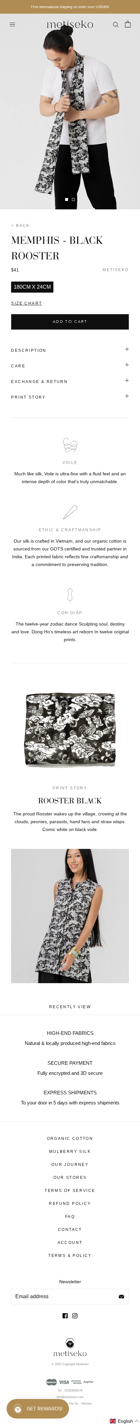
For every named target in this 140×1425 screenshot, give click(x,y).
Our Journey (70, 1164)
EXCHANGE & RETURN (39, 381)
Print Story (28, 397)
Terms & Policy (70, 1255)
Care (18, 366)
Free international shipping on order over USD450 (70, 7)
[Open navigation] (12, 24)
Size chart (26, 303)
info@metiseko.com (70, 1397)
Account (70, 1242)
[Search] (115, 24)
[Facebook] (65, 1316)
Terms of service (70, 1190)
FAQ (70, 1216)
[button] (124, 1421)
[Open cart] (127, 24)
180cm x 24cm (32, 287)
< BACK (20, 225)
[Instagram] (74, 1316)
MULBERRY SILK (70, 1151)
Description (28, 350)
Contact (70, 1229)
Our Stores (70, 1177)
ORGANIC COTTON (70, 1138)
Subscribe (122, 1296)
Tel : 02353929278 (70, 1390)
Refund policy (70, 1203)
